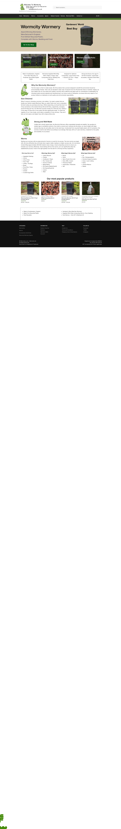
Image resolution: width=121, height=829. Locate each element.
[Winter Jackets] (87, 61)
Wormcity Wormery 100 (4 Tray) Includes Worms (29, 198)
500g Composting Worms (47, 198)
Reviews (43, 230)
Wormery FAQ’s (44, 232)
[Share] (1, 248)
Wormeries (22, 228)
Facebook (85, 228)
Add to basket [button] (50, 204)
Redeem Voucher (45, 228)
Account (43, 234)
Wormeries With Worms (26, 196)
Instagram (85, 232)
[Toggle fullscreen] (2, 248)
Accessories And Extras (88, 196)
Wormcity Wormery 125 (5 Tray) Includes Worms (70, 198)
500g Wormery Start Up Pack (89, 199)
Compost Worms (45, 196)
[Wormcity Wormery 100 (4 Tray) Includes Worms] (30, 188)
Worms (51, 196)
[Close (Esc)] (0, 248)
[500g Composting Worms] (50, 188)
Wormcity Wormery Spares (26, 235)
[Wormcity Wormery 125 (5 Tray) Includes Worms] (71, 188)
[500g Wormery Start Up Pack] (91, 188)
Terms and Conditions (67, 230)
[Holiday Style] (60, 61)
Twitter (85, 230)
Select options (30, 205)
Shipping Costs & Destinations (69, 232)
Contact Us (65, 228)
